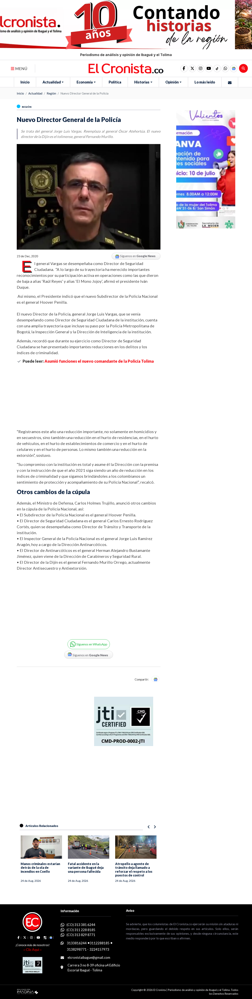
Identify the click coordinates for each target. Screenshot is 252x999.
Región (51, 93)
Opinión (172, 82)
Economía (85, 82)
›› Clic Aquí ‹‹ (32, 950)
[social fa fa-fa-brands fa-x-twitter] (192, 68)
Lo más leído (205, 82)
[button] (225, 68)
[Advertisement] (88, 396)
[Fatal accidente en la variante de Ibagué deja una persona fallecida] (88, 847)
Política (115, 82)
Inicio (25, 82)
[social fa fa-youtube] (209, 68)
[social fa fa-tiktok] (217, 68)
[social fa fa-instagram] (200, 68)
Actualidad (52, 82)
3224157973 (99, 949)
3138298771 (77, 949)
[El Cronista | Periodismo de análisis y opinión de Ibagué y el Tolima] (126, 68)
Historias (141, 82)
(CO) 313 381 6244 (81, 925)
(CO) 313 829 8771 (81, 935)
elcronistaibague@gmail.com (89, 957)
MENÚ (20, 68)
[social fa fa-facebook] (184, 68)
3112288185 (99, 943)
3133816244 (77, 943)
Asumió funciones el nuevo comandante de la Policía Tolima (99, 361)
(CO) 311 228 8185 (81, 930)
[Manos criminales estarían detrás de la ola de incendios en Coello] (41, 847)
